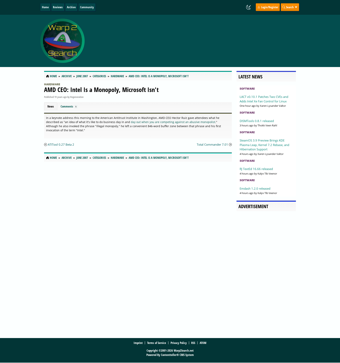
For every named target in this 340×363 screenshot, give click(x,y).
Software (247, 88)
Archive (71, 7)
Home (45, 7)
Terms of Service (156, 343)
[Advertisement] (193, 40)
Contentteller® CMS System (177, 355)
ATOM (203, 343)
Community (87, 7)
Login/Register (269, 7)
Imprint (138, 343)
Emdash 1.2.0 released (255, 188)
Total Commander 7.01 (212, 144)
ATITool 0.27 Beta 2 (61, 144)
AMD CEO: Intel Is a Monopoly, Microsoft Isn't (101, 89)
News (50, 106)
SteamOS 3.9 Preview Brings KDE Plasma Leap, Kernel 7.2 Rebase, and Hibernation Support (264, 144)
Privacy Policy (179, 343)
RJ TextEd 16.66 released (256, 169)
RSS (193, 343)
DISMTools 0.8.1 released (257, 121)
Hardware (52, 84)
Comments (68, 106)
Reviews (58, 7)
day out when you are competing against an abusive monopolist (173, 122)
